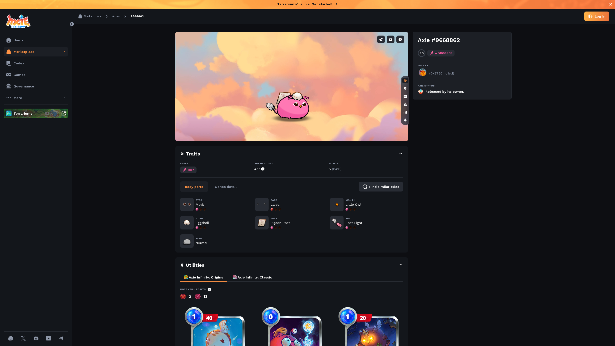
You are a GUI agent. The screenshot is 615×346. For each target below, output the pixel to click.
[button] (291, 154)
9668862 (137, 16)
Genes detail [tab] (226, 187)
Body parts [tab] (194, 187)
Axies (116, 16)
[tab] (203, 277)
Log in (600, 16)
